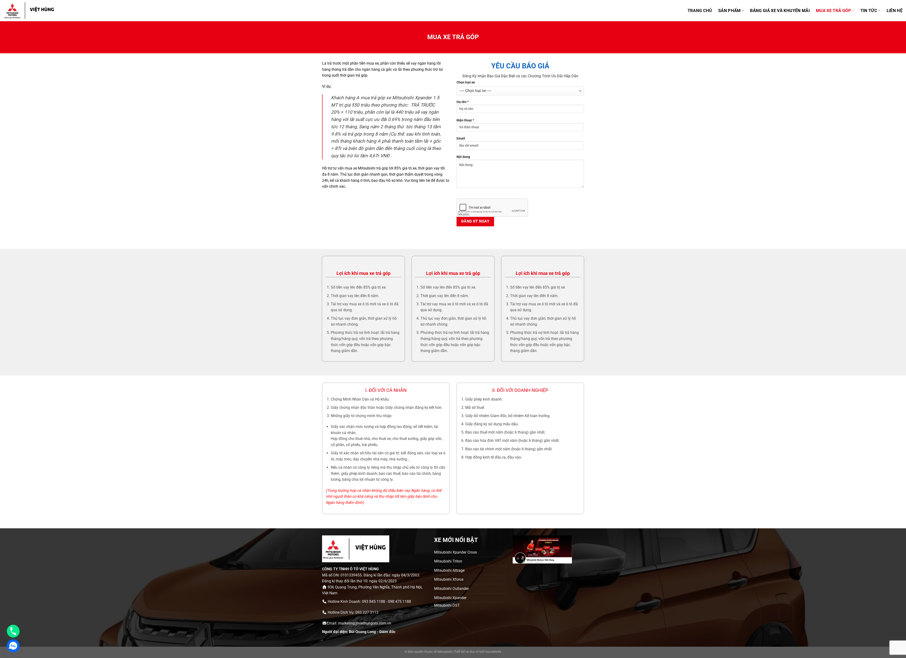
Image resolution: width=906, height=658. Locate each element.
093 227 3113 (366, 612)
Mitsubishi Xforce (448, 579)
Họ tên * (463, 102)
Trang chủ (700, 10)
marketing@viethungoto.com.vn (364, 623)
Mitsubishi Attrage (449, 570)
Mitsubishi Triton (448, 561)
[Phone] (13, 631)
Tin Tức (868, 10)
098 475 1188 (399, 601)
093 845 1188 (373, 601)
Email (461, 139)
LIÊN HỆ (894, 10)
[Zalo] (13, 645)
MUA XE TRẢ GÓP (833, 10)
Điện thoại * (465, 120)
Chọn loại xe (466, 82)
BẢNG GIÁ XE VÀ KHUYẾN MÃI (780, 10)
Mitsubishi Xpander (450, 598)
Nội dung (463, 157)
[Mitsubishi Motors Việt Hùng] (35, 10)
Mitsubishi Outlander (451, 588)
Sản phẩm (729, 10)
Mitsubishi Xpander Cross (455, 552)
